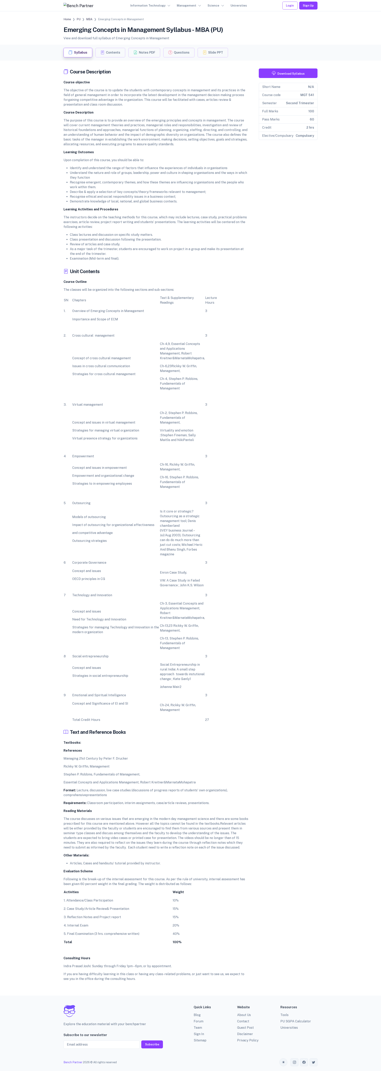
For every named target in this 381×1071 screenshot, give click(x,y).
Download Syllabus (291, 73)
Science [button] (213, 5)
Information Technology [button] (147, 5)
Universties (239, 5)
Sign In (199, 1034)
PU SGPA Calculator (295, 1021)
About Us (244, 1015)
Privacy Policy (248, 1040)
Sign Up (308, 5)
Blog (197, 1015)
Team (198, 1028)
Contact (243, 1021)
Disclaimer (245, 1034)
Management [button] (186, 5)
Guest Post (245, 1028)
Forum (198, 1021)
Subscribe (152, 1044)
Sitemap (200, 1040)
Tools (284, 1015)
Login (290, 5)
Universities (289, 1028)
